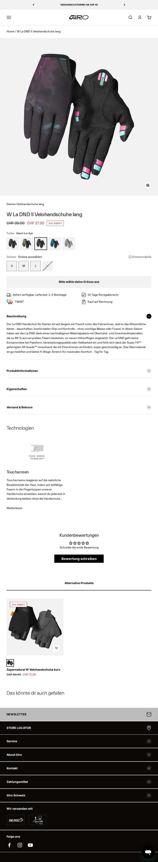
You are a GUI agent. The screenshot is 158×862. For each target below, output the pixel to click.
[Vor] (124, 5)
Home (10, 31)
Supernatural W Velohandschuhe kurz (33, 669)
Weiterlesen (14, 508)
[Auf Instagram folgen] (20, 845)
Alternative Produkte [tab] (79, 583)
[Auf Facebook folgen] (9, 845)
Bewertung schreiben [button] (79, 559)
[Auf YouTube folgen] (30, 845)
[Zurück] (33, 5)
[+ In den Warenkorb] (56, 648)
